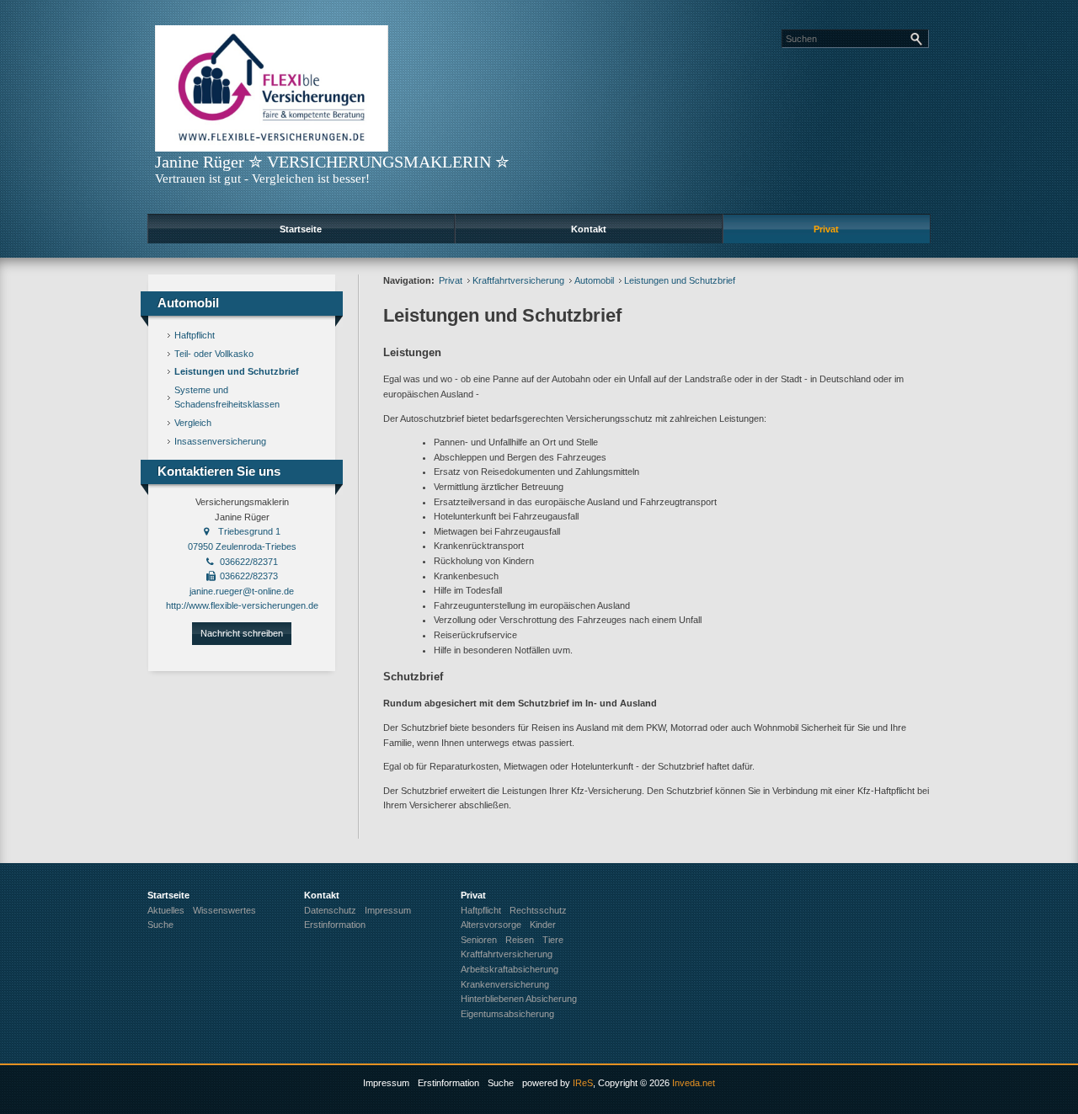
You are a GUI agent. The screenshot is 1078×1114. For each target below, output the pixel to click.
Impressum (386, 1083)
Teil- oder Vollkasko (213, 354)
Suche (501, 1083)
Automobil (594, 280)
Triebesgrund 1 (249, 531)
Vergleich (192, 423)
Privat (826, 229)
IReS (583, 1083)
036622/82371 (249, 562)
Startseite (301, 229)
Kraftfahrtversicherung (518, 280)
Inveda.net (693, 1083)
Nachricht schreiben (241, 633)
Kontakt (588, 229)
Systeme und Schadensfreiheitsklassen (227, 397)
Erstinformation (448, 1083)
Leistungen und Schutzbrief (236, 371)
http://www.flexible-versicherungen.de (242, 605)
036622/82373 (249, 576)
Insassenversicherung (220, 441)
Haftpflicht (194, 335)
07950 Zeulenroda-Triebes (242, 546)
